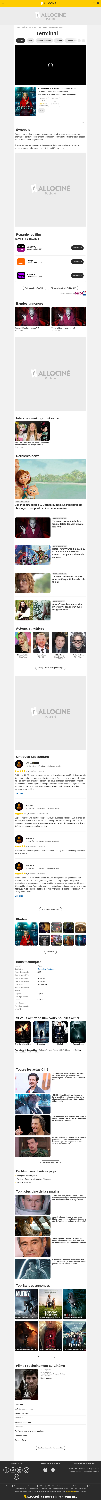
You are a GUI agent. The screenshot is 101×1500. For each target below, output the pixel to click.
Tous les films (32, 27)
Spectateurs (43, 98)
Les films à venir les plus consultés (50, 1448)
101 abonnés (30, 808)
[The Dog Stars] (26, 1384)
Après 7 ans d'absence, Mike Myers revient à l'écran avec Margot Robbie (67, 607)
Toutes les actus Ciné (50, 1162)
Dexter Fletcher (78, 655)
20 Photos (50, 952)
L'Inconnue (19, 1427)
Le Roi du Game (21, 1435)
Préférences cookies (79, 1486)
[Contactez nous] (17, 1477)
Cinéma (24, 27)
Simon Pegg (61, 94)
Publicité (41, 1486)
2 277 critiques (42, 766)
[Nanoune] (19, 839)
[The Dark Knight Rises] (23, 1032)
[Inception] (41, 1032)
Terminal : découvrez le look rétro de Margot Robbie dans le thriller (68, 579)
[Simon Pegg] (41, 642)
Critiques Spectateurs (32, 757)
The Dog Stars (46, 1370)
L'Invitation (19, 1404)
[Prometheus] (78, 1032)
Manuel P (30, 865)
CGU (48, 1486)
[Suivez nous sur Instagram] (20, 1470)
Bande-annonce (46, 1378)
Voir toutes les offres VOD (34, 288)
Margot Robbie (48, 94)
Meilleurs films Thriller (71, 1050)
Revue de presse (32, 1488)
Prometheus (78, 1044)
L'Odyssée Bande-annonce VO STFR (26, 1349)
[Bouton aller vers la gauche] (79, 40)
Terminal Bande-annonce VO (27, 328)
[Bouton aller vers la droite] (83, 40)
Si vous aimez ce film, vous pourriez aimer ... (49, 1018)
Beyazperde (94, 1468)
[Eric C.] (19, 764)
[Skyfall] (60, 1032)
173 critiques (40, 868)
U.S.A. (39, 966)
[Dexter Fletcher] (78, 642)
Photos (21, 919)
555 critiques (41, 808)
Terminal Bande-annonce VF (63, 328)
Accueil (18, 27)
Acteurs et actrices (30, 628)
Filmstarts (73, 1468)
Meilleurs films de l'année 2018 (50, 1050)
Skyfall (60, 1044)
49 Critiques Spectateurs (50, 909)
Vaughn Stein (46, 91)
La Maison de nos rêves (24, 1409)
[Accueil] (48, 3)
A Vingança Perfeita (27, 1176)
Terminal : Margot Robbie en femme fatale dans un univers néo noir (68, 524)
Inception (41, 1044)
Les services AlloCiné (60, 1488)
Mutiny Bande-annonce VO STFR (26, 1317)
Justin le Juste (20, 1440)
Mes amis (55, 98)
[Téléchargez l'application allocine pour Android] (54, 1469)
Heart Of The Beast (22, 1413)
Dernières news (27, 456)
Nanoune (30, 838)
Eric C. (29, 763)
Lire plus (19, 793)
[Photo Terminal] (26, 934)
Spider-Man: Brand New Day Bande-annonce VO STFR (51, 1349)
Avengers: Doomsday (23, 1422)
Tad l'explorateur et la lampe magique (29, 1431)
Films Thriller (42, 27)
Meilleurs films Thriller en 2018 (26, 1052)
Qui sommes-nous (20, 1486)
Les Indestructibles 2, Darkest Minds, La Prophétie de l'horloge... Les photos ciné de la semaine (48, 506)
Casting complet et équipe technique (50, 668)
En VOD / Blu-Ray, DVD (27, 239)
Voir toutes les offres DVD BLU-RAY (63, 288)
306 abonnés (30, 766)
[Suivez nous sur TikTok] (27, 1470)
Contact (8, 1486)
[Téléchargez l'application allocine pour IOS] (46, 1469)
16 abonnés (30, 868)
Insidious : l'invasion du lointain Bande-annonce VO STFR (75, 1317)
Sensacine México (91, 1472)
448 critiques (40, 841)
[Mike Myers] (60, 642)
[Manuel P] (19, 866)
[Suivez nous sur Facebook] (6, 1470)
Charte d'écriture (45, 1488)
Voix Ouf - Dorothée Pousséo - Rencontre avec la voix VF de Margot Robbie (32, 444)
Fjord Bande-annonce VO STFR (75, 1349)
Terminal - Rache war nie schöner (34, 1179)
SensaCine (83, 1468)
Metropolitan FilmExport (45, 969)
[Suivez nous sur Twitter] (13, 1470)
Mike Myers (71, 94)
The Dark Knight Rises (24, 1044)
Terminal (24, 1182)
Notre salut (19, 1418)
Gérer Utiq (73, 1488)
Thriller (73, 88)
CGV (53, 1486)
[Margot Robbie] (23, 642)
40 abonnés (30, 841)
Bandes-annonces (29, 303)
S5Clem (29, 805)
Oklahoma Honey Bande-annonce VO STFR (51, 1317)
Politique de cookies (64, 1486)
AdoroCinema (75, 1472)
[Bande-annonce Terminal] (25, 101)
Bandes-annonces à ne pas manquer (50, 1357)
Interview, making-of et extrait (38, 418)
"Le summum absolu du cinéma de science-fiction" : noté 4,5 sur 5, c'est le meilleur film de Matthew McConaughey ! (69, 1118)
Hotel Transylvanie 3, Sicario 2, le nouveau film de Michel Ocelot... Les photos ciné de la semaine (68, 553)
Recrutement (32, 1486)
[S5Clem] (19, 806)
